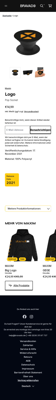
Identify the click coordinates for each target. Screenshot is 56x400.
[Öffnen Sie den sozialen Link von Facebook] (24, 316)
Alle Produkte (21, 285)
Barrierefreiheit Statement (28, 372)
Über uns (28, 376)
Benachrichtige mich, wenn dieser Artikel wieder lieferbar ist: (27, 121)
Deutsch (26, 386)
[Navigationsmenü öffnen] (5, 5)
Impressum (28, 368)
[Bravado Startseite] (28, 5)
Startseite (7, 16)
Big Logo (10, 270)
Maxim (8, 88)
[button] (28, 208)
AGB (28, 360)
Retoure (28, 357)
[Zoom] (28, 42)
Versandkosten (31, 111)
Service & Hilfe (28, 349)
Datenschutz (28, 364)
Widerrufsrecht (28, 353)
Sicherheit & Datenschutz (16, 145)
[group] (15, 72)
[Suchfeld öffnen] (41, 6)
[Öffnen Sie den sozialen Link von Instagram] (31, 316)
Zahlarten (28, 345)
